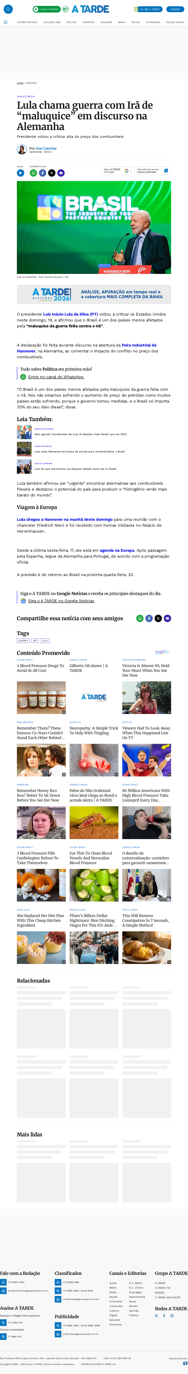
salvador (114, 1319)
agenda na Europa (117, 550)
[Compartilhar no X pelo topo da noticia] (51, 173)
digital (113, 1315)
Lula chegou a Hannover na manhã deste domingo (65, 519)
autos (113, 1283)
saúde (113, 1296)
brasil (112, 1292)
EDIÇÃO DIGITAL (175, 22)
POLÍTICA (72, 22)
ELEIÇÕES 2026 (52, 22)
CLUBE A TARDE (150, 9)
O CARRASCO (153, 22)
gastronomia (137, 1296)
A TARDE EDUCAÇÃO (167, 1297)
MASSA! (159, 1292)
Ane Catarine (46, 148)
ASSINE (175, 9)
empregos (135, 1292)
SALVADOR (106, 22)
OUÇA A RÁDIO (49, 9)
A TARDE (160, 1283)
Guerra (23, 640)
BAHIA (121, 22)
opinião (134, 1310)
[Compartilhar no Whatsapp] (33, 173)
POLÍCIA (135, 22)
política (133, 1315)
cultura (114, 1310)
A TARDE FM (162, 1287)
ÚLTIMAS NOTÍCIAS (27, 22)
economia (115, 1324)
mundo (133, 1306)
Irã (35, 640)
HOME (20, 83)
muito (132, 1301)
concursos (116, 1306)
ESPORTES (88, 22)
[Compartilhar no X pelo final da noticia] (158, 618)
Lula (45, 640)
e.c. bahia (135, 1283)
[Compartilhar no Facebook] (42, 173)
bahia (112, 1287)
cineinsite (115, 1301)
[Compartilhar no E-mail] (61, 173)
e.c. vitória (136, 1287)
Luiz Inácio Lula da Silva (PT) (70, 314)
